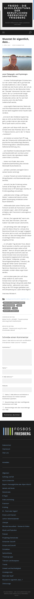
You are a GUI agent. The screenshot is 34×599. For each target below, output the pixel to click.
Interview (7, 308)
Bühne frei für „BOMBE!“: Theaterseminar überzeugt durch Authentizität (15, 319)
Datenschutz (6, 445)
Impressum (6, 449)
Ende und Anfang (8, 500)
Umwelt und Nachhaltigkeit (11, 568)
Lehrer (15, 308)
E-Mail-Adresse (7, 377)
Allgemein (5, 473)
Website (5, 386)
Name (4, 368)
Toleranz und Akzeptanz (10, 561)
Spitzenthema (7, 553)
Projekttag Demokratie (10, 538)
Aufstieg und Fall (8, 477)
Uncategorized (10, 299)
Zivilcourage (6, 584)
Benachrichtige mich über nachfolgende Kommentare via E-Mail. (15, 403)
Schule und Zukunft (9, 545)
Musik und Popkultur (9, 530)
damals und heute (8, 488)
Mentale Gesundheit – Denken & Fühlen (15, 526)
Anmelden (5, 462)
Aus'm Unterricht (8, 481)
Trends (4, 565)
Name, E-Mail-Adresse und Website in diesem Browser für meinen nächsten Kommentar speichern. (15, 397)
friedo (19, 305)
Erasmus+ (5, 503)
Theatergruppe (7, 557)
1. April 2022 (6, 45)
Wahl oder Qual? (8, 576)
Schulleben (6, 549)
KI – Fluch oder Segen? (10, 511)
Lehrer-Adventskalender (10, 519)
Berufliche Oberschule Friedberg (14, 302)
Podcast (5, 534)
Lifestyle (5, 523)
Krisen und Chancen (9, 515)
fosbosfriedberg (9, 305)
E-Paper (5, 496)
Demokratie (6, 492)
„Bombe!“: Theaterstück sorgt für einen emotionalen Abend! (14, 328)
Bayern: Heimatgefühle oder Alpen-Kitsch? (16, 484)
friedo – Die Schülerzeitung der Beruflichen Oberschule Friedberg (17, 592)
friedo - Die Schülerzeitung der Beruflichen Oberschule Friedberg (17, 11)
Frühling (5, 507)
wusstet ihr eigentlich (11, 311)
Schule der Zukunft (8, 542)
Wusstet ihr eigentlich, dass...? (22, 299)
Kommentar (6, 347)
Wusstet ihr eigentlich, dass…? (12, 580)
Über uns (5, 453)
